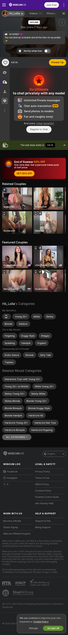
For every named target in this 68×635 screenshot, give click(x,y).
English (51, 454)
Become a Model (12, 521)
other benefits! (45, 123)
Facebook (12, 471)
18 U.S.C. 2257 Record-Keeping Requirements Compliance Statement (32, 606)
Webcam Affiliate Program (16, 533)
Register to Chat (39, 129)
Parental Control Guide (47, 497)
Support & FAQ (43, 521)
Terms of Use (42, 478)
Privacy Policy (42, 471)
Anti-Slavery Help (44, 503)
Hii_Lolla (8, 304)
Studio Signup (10, 527)
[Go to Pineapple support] (6, 592)
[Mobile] (6, 316)
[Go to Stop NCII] (23, 593)
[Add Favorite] (5, 62)
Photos (54, 13)
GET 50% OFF (24, 173)
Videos (35, 13)
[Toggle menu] (4, 5)
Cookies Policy (43, 490)
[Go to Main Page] (21, 5)
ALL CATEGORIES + (17, 437)
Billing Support (43, 527)
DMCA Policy (42, 484)
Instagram (12, 478)
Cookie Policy (40, 621)
